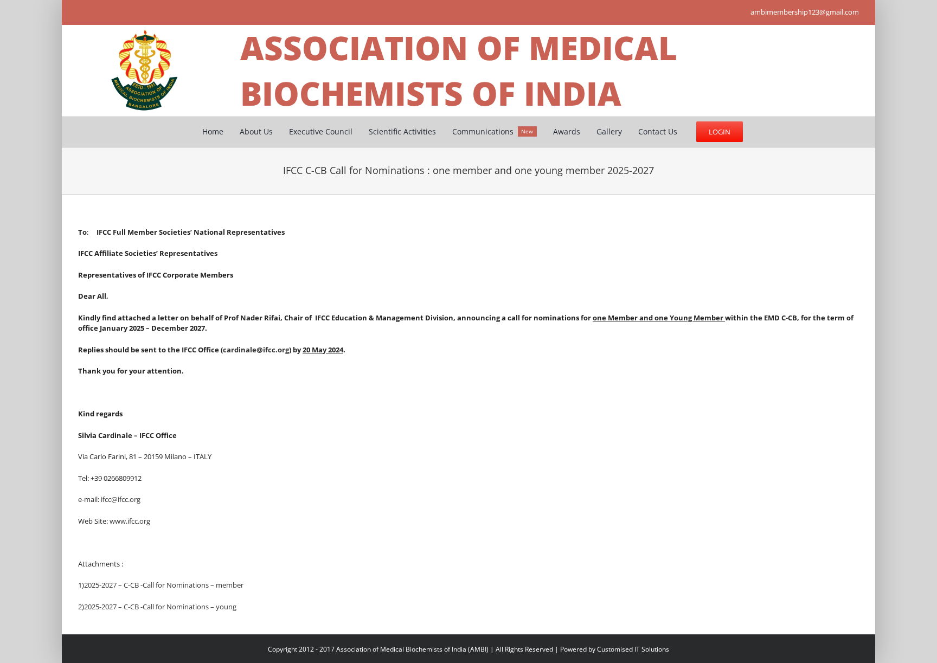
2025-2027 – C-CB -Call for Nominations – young (160, 606)
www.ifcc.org (130, 521)
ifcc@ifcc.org (120, 499)
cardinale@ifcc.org (256, 350)
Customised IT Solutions (633, 649)
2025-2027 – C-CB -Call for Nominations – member (163, 585)
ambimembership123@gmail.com (804, 12)
